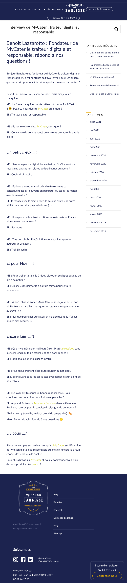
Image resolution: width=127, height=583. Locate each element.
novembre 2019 (98, 231)
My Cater (58, 445)
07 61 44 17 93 (21, 579)
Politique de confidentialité (25, 528)
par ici (36, 464)
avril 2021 (95, 138)
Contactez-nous (107, 575)
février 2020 (96, 205)
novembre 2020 (98, 163)
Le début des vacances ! (102, 76)
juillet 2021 (95, 121)
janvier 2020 (96, 214)
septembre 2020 (98, 180)
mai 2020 (94, 188)
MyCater (43, 108)
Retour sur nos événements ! (104, 85)
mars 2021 (95, 146)
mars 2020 (95, 197)
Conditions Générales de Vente (26, 524)
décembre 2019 (98, 222)
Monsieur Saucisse (45, 403)
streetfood (68, 348)
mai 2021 (94, 130)
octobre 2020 (97, 172)
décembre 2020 (98, 155)
